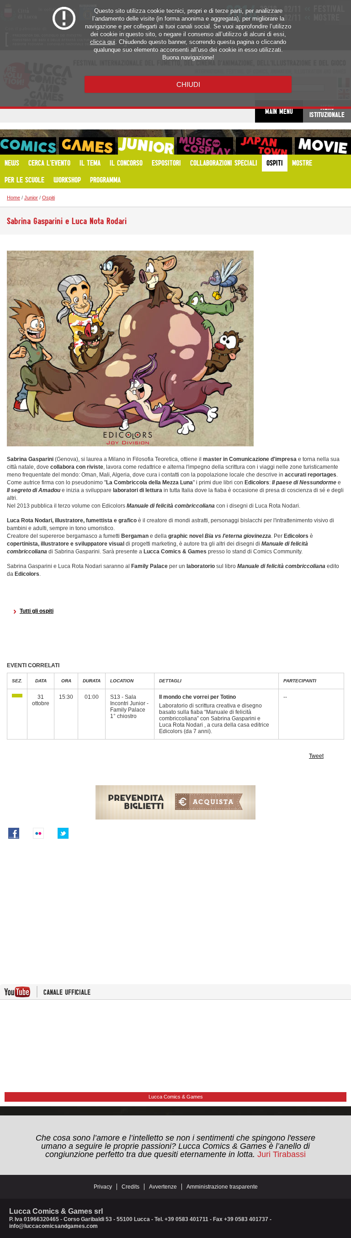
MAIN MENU (279, 111)
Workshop (67, 179)
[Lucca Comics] (28, 146)
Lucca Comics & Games (176, 1096)
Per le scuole (24, 179)
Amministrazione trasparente (222, 1187)
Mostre (302, 162)
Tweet (316, 756)
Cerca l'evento (49, 162)
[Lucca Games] (87, 146)
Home (13, 197)
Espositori (166, 162)
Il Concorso (126, 162)
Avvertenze (163, 1187)
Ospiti (274, 162)
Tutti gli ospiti (36, 611)
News (12, 162)
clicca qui (102, 41)
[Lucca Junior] (146, 146)
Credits (130, 1187)
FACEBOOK (14, 833)
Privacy (103, 1187)
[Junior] (17, 695)
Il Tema (90, 162)
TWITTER (63, 833)
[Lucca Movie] (323, 146)
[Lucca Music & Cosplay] (205, 146)
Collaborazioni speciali (223, 162)
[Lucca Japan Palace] (264, 146)
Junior (31, 197)
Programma (105, 179)
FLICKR (38, 833)
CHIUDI (188, 84)
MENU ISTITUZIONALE (327, 111)
